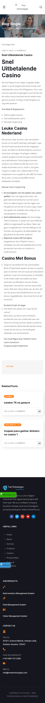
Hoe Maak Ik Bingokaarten (13, 109)
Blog (11, 28)
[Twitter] (17, 517)
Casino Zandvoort (11, 342)
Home (4, 28)
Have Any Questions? (12, 655)
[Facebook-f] (12, 517)
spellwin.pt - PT (12, 425)
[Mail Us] (4, 663)
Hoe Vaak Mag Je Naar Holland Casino (20, 339)
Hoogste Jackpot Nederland (16, 346)
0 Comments (20, 50)
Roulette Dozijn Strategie (15, 305)
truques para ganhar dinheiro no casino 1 (21, 432)
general (9, 396)
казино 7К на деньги (17, 402)
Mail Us (6, 669)
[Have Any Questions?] (4, 649)
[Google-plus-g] (22, 517)
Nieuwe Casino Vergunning (13, 187)
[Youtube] (28, 517)
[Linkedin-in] (33, 517)
